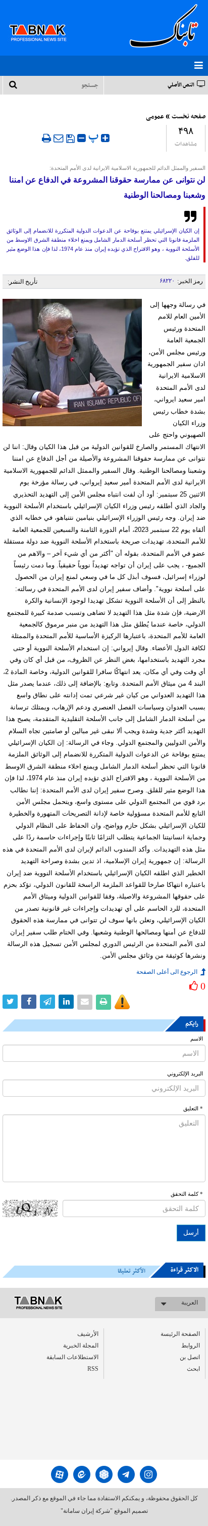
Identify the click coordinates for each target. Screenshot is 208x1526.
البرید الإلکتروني (185, 1073)
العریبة (189, 1302)
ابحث (193, 1368)
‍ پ (94, 137)
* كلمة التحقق (187, 1194)
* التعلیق (193, 1108)
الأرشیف (87, 1333)
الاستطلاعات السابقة (72, 1357)
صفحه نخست (188, 116)
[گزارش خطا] (122, 1002)
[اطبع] (46, 138)
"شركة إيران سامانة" (87, 1510)
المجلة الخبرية (80, 1345)
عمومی (155, 116)
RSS (92, 1368)
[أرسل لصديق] (59, 138)
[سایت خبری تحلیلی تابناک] (44, 21)
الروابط (190, 1345)
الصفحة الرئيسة (180, 1333)
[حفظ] (70, 138)
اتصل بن (190, 1357)
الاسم (196, 1039)
